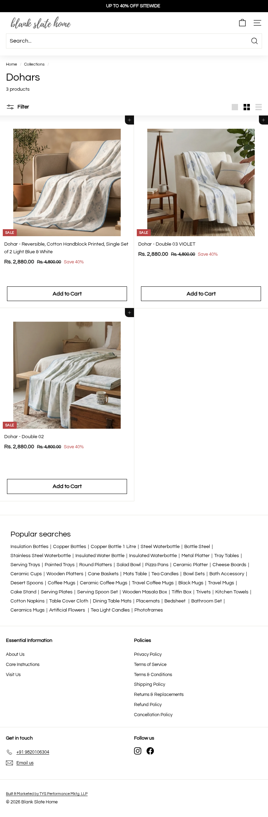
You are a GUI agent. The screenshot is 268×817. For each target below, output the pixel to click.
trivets (203, 592)
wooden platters (64, 573)
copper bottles (69, 546)
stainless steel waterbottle (40, 555)
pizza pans (157, 564)
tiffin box (182, 592)
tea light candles (110, 610)
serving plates (57, 592)
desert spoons (26, 582)
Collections (34, 64)
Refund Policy (148, 704)
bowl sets (194, 573)
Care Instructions (22, 664)
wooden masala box (144, 592)
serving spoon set (97, 592)
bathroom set (206, 601)
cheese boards (229, 564)
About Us (15, 654)
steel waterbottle (160, 546)
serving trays (25, 564)
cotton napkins (27, 601)
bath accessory (226, 573)
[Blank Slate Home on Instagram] (137, 751)
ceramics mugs (27, 610)
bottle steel (197, 546)
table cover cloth (68, 601)
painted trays (60, 564)
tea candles (165, 573)
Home (11, 64)
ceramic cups (26, 573)
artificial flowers (67, 610)
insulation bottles (29, 546)
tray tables (226, 555)
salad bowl (129, 564)
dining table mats (112, 601)
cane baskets (103, 573)
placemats (148, 601)
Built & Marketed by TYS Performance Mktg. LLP (47, 794)
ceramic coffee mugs (103, 582)
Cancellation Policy (153, 714)
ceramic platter (190, 564)
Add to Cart (67, 294)
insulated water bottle (100, 555)
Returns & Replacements (159, 694)
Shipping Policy (149, 684)
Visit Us (13, 674)
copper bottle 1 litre (113, 546)
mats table (135, 573)
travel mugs (221, 582)
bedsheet (175, 601)
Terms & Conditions (153, 674)
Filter (22, 107)
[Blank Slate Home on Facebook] (150, 751)
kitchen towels (231, 592)
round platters (95, 564)
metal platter (195, 555)
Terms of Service (150, 664)
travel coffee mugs (153, 582)
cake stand (23, 592)
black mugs (190, 582)
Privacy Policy (148, 654)
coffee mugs (61, 582)
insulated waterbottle (153, 555)
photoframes (148, 610)
